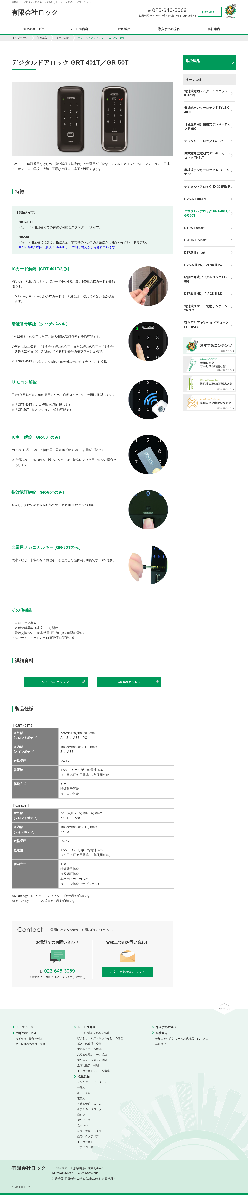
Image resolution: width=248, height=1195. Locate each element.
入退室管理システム (89, 1103)
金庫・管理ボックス (89, 1131)
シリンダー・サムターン (92, 1082)
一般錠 (81, 1087)
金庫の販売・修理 (88, 1065)
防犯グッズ (84, 1120)
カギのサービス (34, 29)
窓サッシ (82, 1125)
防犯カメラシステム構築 (92, 1059)
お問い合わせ (210, 12)
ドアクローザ (85, 1147)
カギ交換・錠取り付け (29, 1038)
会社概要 (160, 1044)
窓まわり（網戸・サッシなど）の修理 (100, 1038)
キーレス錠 (62, 37)
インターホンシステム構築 (93, 1070)
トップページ (20, 37)
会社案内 (214, 29)
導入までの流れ (169, 29)
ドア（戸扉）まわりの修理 (93, 1032)
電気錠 (81, 1098)
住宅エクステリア (88, 1136)
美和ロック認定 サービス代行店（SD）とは (181, 1038)
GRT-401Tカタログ (55, 681)
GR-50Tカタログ (129, 681)
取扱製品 (124, 29)
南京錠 (81, 1114)
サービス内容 (79, 29)
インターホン (85, 1141)
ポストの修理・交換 (89, 1043)
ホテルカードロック (89, 1109)
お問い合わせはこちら (125, 971)
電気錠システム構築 (89, 1049)
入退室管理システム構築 (92, 1054)
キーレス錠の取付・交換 (30, 1044)
